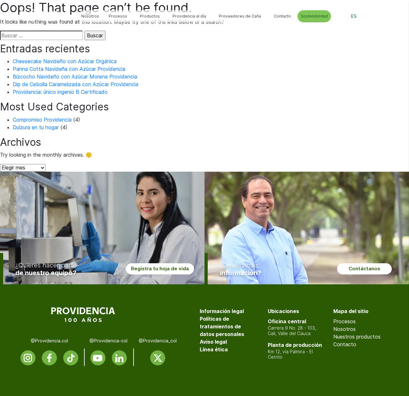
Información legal (222, 311)
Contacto (344, 344)
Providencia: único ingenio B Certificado (60, 92)
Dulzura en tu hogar (36, 127)
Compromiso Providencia (42, 119)
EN (368, 16)
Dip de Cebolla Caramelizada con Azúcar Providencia (75, 84)
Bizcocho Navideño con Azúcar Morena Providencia (75, 76)
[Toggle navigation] (384, 16)
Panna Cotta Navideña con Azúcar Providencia (69, 69)
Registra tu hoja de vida (160, 268)
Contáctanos (364, 268)
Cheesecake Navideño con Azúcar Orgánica (65, 61)
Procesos (344, 321)
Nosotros (344, 329)
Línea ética (214, 349)
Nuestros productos (357, 336)
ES (354, 16)
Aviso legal (213, 342)
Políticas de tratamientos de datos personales (222, 326)
